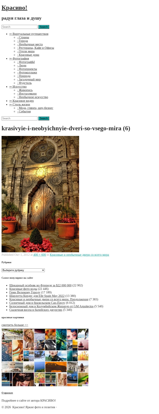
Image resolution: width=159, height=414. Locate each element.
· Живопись (25, 90)
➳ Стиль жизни (19, 104)
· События (24, 111)
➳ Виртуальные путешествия (28, 33)
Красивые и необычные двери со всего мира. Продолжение (48, 299)
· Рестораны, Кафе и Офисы (35, 47)
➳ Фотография (19, 58)
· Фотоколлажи (27, 72)
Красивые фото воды (23, 288)
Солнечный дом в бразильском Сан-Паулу (37, 302)
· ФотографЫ (26, 62)
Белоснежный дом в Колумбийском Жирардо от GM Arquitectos (51, 306)
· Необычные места (30, 44)
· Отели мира (26, 51)
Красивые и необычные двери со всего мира (79, 254)
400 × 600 (39, 254)
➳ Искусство (18, 86)
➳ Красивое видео (21, 100)
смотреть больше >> (15, 325)
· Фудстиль (24, 83)
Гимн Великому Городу (24, 292)
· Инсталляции (27, 93)
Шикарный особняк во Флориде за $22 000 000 (40, 285)
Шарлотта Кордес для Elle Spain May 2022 (37, 295)
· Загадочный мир (29, 79)
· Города (22, 40)
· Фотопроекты (27, 69)
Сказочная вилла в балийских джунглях (35, 309)
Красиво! (14, 7)
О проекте (7, 392)
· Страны (23, 37)
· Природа (23, 76)
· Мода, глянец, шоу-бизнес (35, 108)
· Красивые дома (28, 54)
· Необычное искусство (32, 97)
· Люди (21, 65)
